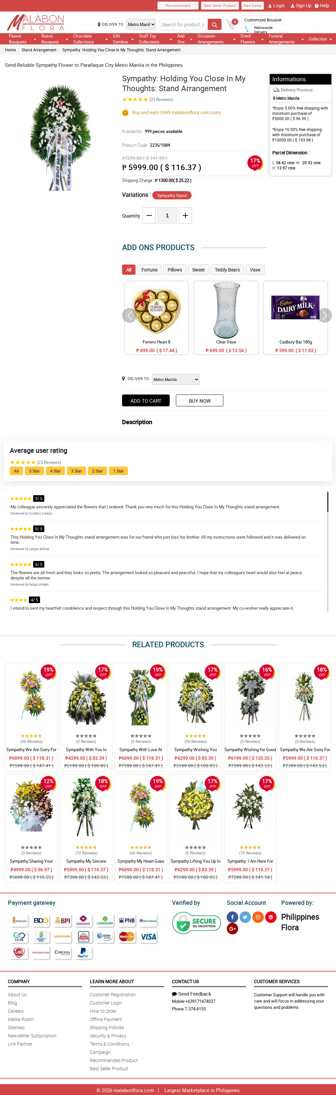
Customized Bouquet (263, 19)
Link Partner (20, 1044)
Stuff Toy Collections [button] (149, 39)
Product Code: (146, 145)
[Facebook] (232, 917)
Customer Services (277, 981)
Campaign (100, 1052)
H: (283, 167)
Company (19, 981)
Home (10, 49)
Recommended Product (114, 1060)
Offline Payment (106, 1019)
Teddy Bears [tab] (227, 270)
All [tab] (128, 270)
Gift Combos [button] (120, 39)
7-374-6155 (195, 1009)
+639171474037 (200, 1001)
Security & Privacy (108, 1035)
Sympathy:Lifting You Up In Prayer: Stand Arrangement (195, 864)
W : (308, 162)
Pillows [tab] (175, 270)
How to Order (103, 1011)
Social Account (246, 902)
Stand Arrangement (39, 49)
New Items (253, 5)
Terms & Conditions (109, 1044)
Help (324, 5)
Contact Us (185, 981)
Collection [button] (318, 39)
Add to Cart (146, 400)
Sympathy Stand (172, 195)
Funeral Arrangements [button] (282, 39)
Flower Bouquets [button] (18, 39)
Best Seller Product (220, 5)
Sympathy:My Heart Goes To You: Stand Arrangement (141, 864)
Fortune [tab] (149, 270)
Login (279, 5)
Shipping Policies (107, 1027)
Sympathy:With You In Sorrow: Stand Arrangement (86, 752)
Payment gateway (31, 902)
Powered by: (297, 902)
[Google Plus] (232, 928)
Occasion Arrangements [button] (211, 39)
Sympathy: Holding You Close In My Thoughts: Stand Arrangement (121, 49)
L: (283, 162)
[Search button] (214, 24)
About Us (17, 994)
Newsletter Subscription (32, 1035)
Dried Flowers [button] (248, 39)
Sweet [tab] (198, 270)
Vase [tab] (255, 270)
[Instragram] (258, 917)
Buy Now (200, 400)
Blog (12, 1003)
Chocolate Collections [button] (83, 39)
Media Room (20, 1019)
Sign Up (303, 5)
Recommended (178, 5)
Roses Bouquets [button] (50, 39)
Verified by (186, 902)
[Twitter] (245, 917)
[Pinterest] (271, 917)
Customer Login (106, 1003)
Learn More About (112, 981)
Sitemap (16, 1027)
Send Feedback (194, 993)
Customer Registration (113, 994)
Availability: (152, 131)
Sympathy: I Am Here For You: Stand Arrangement (250, 864)
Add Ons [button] (181, 39)
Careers (16, 1011)
